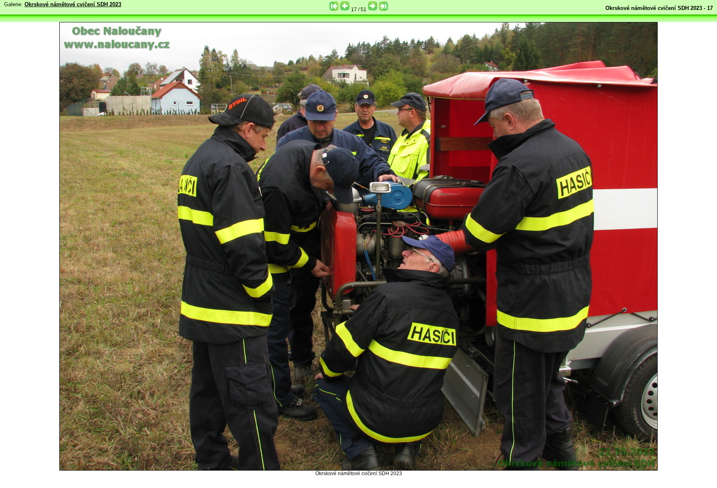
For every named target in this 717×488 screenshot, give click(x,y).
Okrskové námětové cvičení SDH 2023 (72, 4)
